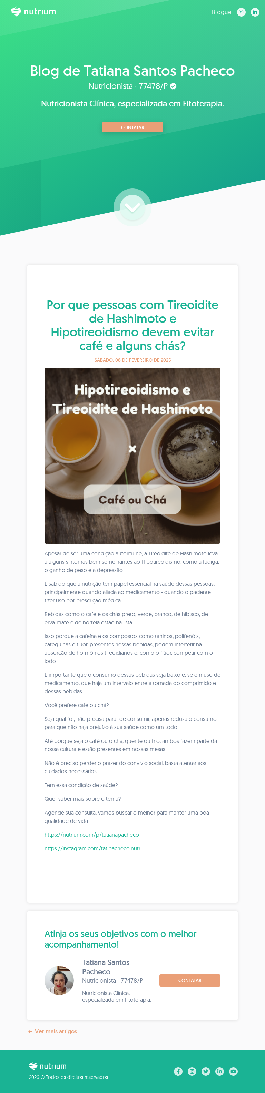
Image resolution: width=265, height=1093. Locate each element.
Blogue (222, 12)
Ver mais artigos (56, 1031)
